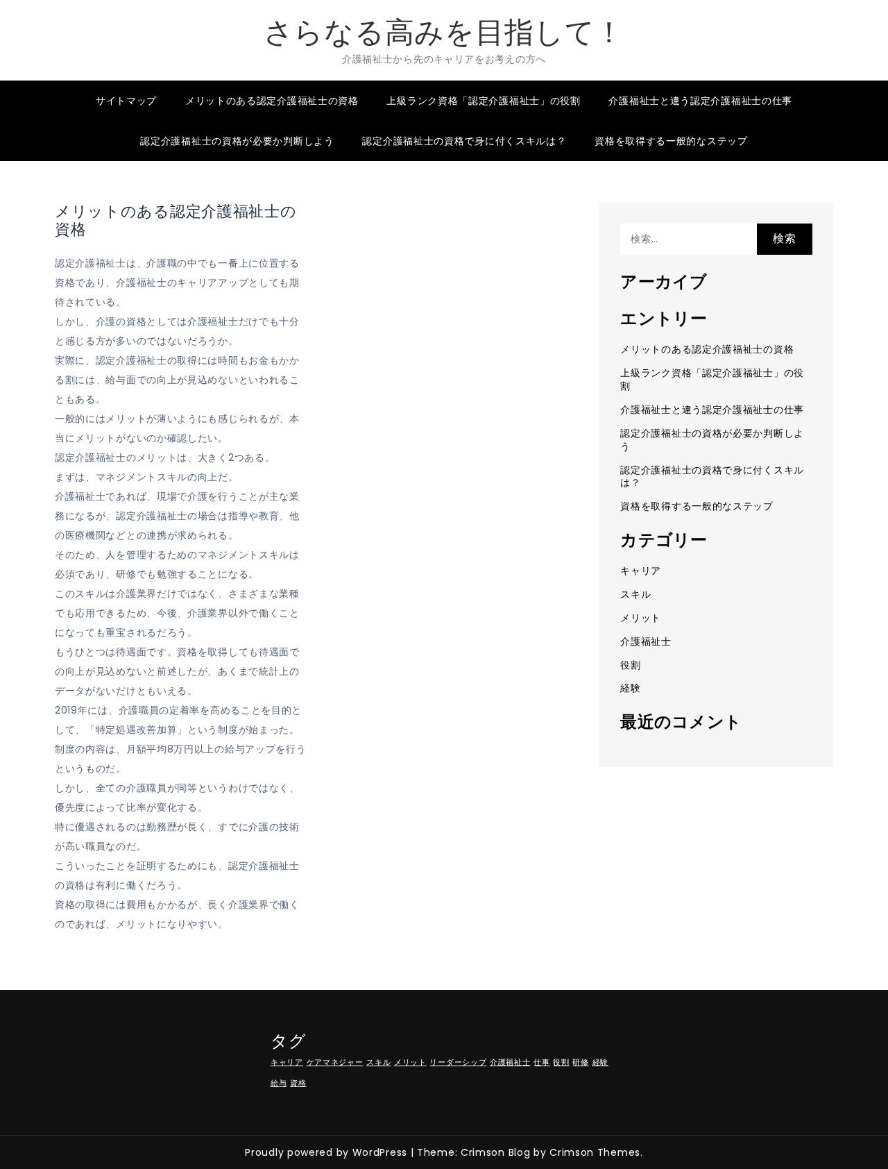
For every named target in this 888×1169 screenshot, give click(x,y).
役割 (630, 665)
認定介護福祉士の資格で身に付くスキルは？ (464, 141)
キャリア (640, 571)
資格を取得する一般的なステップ (671, 141)
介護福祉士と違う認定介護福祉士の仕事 (700, 101)
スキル (635, 594)
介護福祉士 (646, 641)
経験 (630, 688)
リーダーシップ (457, 1062)
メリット (640, 618)
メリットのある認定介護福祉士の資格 (272, 101)
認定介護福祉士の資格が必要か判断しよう (237, 141)
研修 (580, 1062)
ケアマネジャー (335, 1062)
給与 (279, 1083)
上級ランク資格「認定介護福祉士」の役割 (483, 101)
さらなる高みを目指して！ (444, 32)
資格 (298, 1083)
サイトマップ (126, 101)
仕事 (541, 1062)
